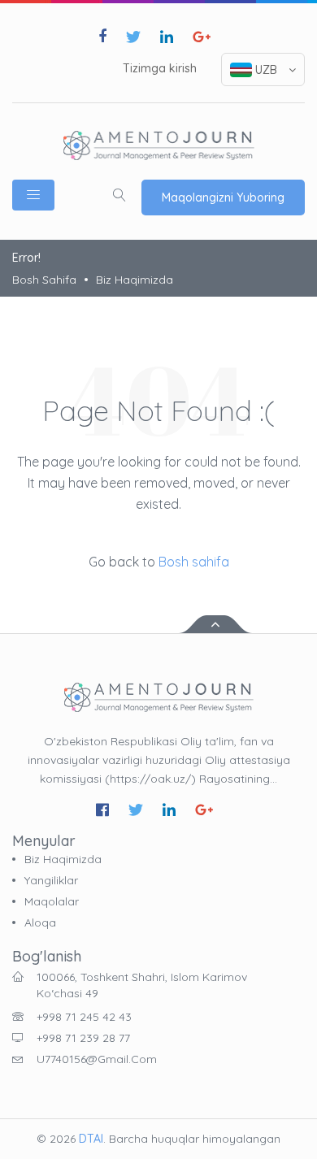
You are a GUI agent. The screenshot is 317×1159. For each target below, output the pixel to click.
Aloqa (40, 922)
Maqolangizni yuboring (223, 197)
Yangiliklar (51, 880)
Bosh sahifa (44, 279)
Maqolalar (51, 901)
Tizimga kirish (160, 69)
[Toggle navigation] (33, 195)
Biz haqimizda (134, 279)
